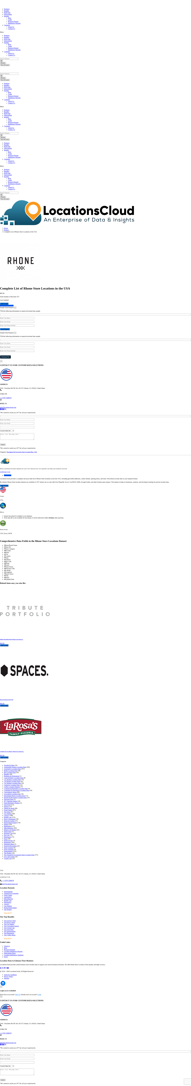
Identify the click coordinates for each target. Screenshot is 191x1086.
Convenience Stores (10, 792)
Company (7, 25)
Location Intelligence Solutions (13, 955)
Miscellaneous (8, 828)
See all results (5, 65)
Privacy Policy (8, 976)
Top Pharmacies (9, 933)
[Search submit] (1, 61)
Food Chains (8, 810)
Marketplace (8, 826)
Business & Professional (11, 776)
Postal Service (8, 840)
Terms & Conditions (10, 975)
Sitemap (6, 978)
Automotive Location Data (12, 769)
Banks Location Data (10, 771)
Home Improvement (10, 822)
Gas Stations (8, 814)
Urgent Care (8, 858)
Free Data (7, 812)
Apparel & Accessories (11, 893)
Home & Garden (9, 821)
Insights (6, 16)
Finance (6, 806)
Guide (10, 20)
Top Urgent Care (9, 928)
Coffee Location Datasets (12, 787)
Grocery (6, 815)
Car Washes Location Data (12, 783)
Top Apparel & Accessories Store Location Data (19, 855)
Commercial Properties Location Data (16, 788)
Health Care (8, 817)
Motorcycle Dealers (10, 830)
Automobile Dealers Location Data (15, 767)
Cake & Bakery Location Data (13, 778)
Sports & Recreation (10, 846)
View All (7, 913)
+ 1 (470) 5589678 (8, 880)
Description (7, 475)
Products (6, 9)
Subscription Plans (10, 953)
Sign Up (17, 994)
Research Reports (9, 950)
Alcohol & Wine (9, 765)
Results (3, 63)
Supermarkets (8, 851)
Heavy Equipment (9, 819)
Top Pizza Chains (9, 922)
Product (6, 230)
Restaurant (7, 842)
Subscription (8, 14)
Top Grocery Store (10, 921)
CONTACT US (5, 472)
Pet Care (6, 835)
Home (6, 228)
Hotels (6, 824)
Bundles (6, 11)
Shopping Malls (9, 844)
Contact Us (11, 29)
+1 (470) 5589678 (5, 398)
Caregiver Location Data (11, 785)
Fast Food (7, 805)
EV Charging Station (10, 801)
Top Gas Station (9, 924)
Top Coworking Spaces (11, 926)
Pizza (5, 839)
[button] (95, 32)
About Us (11, 27)
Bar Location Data (10, 772)
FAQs (6, 957)
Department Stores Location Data (14, 796)
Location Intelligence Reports (13, 951)
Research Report (13, 21)
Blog (9, 18)
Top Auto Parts (8, 930)
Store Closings (8, 848)
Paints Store (7, 831)
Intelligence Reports (14, 23)
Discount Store (8, 799)
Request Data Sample (7, 305)
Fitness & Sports (9, 808)
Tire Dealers (8, 853)
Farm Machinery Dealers (12, 803)
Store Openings (9, 849)
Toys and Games (9, 857)
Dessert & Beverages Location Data (15, 797)
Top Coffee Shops (9, 935)
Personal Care (8, 833)
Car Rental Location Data (12, 781)
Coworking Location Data (12, 794)
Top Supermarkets (9, 931)
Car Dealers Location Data (12, 779)
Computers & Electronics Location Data (16, 790)
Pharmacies (7, 837)
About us (7, 946)
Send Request (5, 329)
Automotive (7, 897)
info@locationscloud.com (8, 407)
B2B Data (7, 12)
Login (39, 994)
